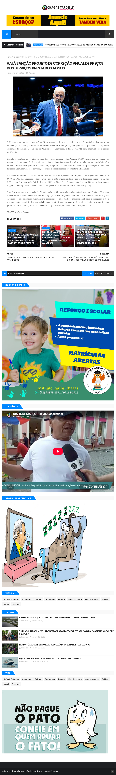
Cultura (38, 599)
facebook (88, 273)
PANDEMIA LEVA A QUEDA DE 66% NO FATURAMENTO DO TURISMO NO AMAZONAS (57, 617)
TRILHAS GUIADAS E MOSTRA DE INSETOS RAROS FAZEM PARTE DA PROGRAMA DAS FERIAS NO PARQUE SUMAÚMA (66, 632)
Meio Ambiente (75, 599)
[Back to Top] (112, 771)
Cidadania (26, 599)
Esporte (61, 599)
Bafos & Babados (11, 599)
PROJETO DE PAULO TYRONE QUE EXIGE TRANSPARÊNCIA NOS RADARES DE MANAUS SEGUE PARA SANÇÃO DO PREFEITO (23, 239)
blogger (99, 273)
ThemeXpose (18, 771)
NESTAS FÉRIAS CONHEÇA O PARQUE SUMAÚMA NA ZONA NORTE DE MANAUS (54, 644)
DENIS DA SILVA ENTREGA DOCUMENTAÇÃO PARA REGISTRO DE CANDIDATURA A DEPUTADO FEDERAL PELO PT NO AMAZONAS (57, 237)
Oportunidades (92, 599)
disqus (109, 273)
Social (6, 604)
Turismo (16, 604)
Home (9, 57)
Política (16, 57)
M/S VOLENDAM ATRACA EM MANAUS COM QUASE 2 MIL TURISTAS (49, 658)
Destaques (50, 599)
